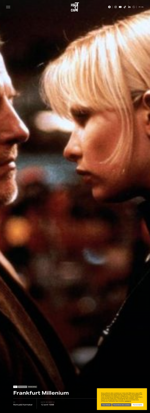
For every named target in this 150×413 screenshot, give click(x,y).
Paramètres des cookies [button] (121, 405)
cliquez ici (128, 401)
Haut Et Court (75, 7)
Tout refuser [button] (106, 405)
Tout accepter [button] (137, 405)
